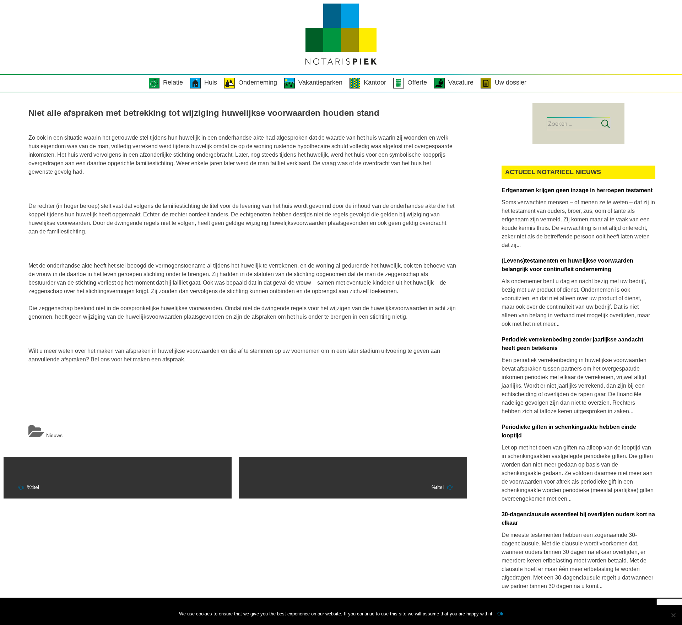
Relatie (173, 82)
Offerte (417, 82)
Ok (500, 613)
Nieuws (54, 435)
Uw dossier (510, 82)
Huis (210, 82)
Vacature (460, 82)
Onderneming (257, 82)
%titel (33, 487)
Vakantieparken (320, 82)
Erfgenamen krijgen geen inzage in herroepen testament (577, 190)
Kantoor (375, 82)
